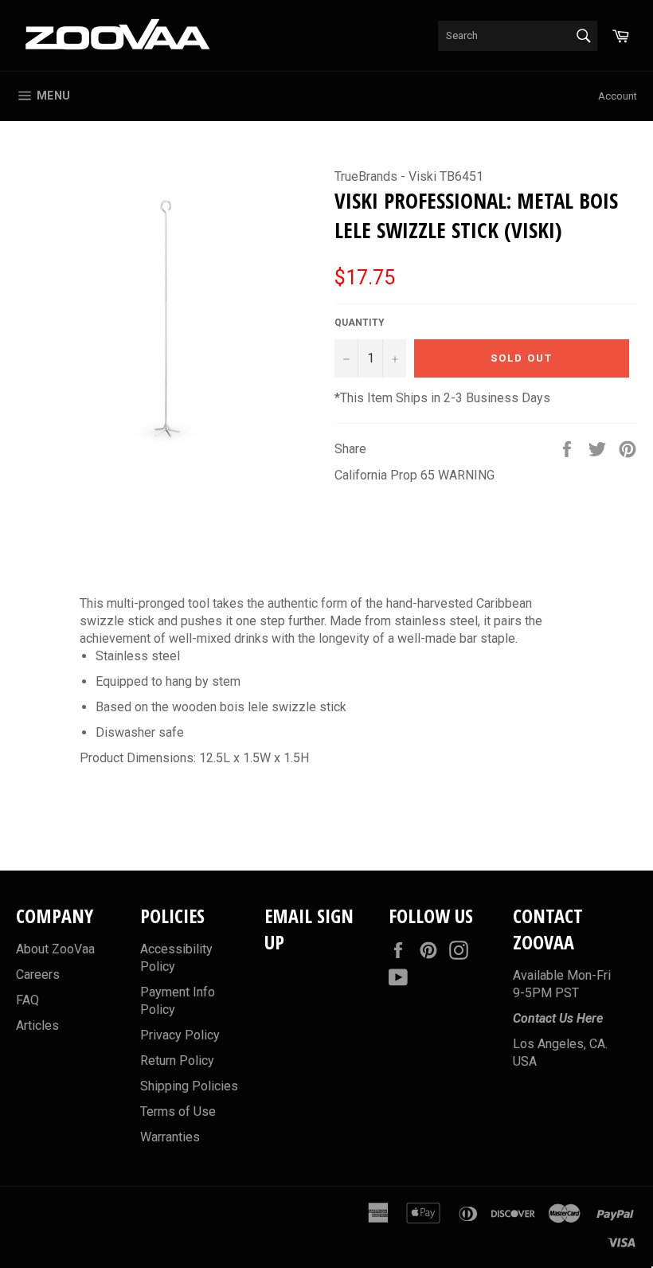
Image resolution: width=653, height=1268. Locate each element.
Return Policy (177, 1060)
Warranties (170, 1137)
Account (617, 96)
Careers (38, 974)
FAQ (27, 1000)
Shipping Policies (189, 1086)
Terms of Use (178, 1111)
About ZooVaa (55, 949)
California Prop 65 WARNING (414, 475)
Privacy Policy (180, 1035)
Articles (37, 1025)
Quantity (359, 322)
